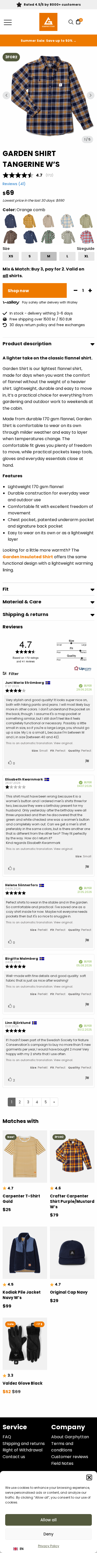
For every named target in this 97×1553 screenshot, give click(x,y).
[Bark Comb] (11, 237)
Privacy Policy (48, 1546)
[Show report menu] (87, 762)
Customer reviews (69, 1457)
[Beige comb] (67, 221)
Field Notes (62, 1463)
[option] (11, 256)
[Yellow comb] (29, 221)
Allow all (48, 1520)
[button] (89, 1477)
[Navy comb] (29, 237)
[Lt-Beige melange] (48, 221)
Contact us (14, 1457)
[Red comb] (86, 237)
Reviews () (14, 183)
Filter (13, 673)
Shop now (18, 291)
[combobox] (18, 1549)
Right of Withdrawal (22, 1450)
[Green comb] (67, 237)
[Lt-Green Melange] (86, 221)
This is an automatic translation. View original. (39, 743)
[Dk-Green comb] (48, 237)
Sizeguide (85, 248)
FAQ (7, 1437)
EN (22, 1549)
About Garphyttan (70, 1437)
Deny (48, 1534)
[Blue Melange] (11, 221)
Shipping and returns (24, 1444)
